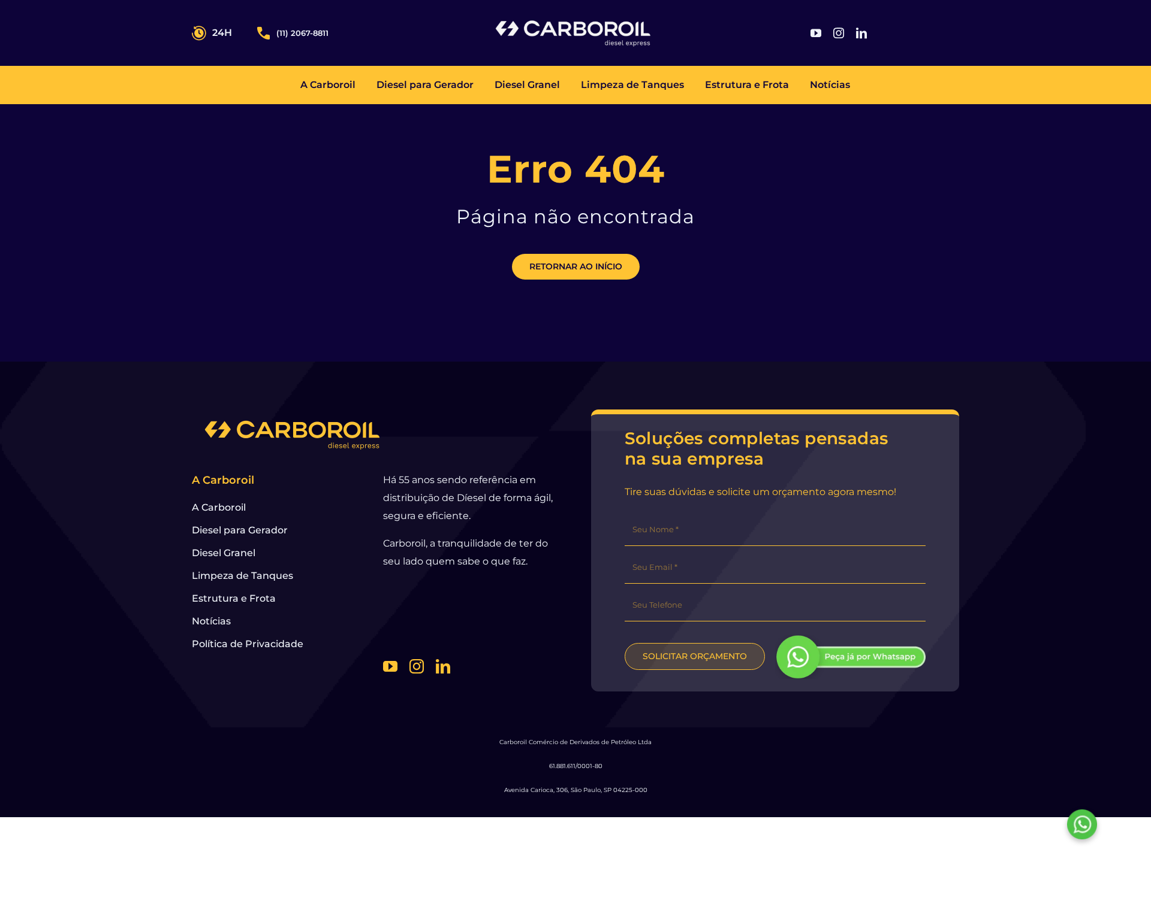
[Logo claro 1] (573, 22)
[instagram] (838, 33)
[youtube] (815, 33)
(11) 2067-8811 (302, 33)
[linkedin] (861, 33)
